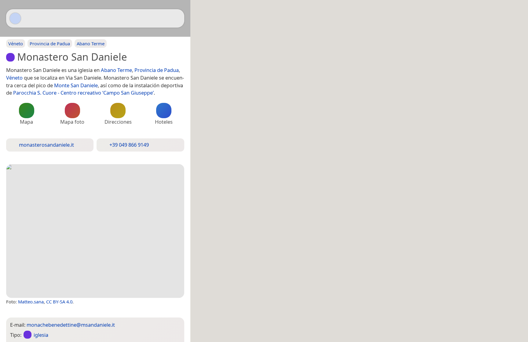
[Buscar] (176, 18)
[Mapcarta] (15, 18)
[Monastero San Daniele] (95, 231)
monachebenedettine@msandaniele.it (71, 324)
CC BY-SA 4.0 (59, 302)
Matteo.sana (31, 302)
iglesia (41, 334)
